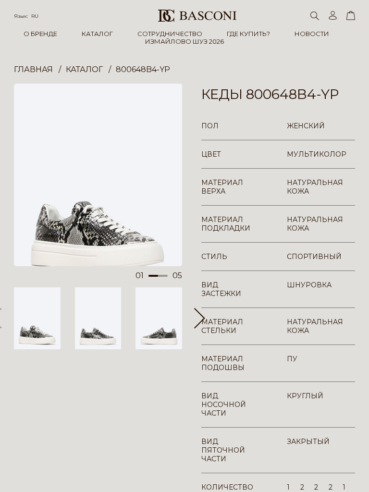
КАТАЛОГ (97, 33)
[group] (98, 175)
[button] (199, 318)
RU (34, 16)
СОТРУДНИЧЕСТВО (169, 33)
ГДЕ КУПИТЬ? (248, 33)
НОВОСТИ (312, 33)
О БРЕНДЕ (40, 33)
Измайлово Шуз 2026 (184, 41)
